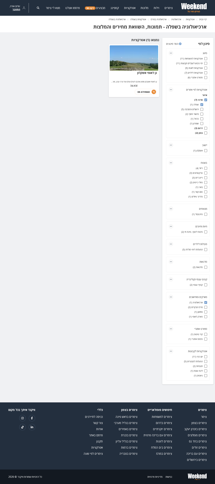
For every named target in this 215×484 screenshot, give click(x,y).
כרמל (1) (195, 118)
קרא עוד (134, 85)
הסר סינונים (172, 44)
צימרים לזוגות (164, 441)
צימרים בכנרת (129, 435)
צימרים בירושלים (197, 460)
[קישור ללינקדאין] (32, 427)
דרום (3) (198, 128)
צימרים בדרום (164, 423)
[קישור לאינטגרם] (22, 418)
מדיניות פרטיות (154, 476)
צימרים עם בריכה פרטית (158, 435)
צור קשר (98, 423)
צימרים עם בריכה (196, 453)
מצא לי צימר (53, 8)
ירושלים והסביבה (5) (190, 109)
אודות (99, 429)
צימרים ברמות (129, 447)
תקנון (99, 441)
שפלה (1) (194, 104)
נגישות (169, 476)
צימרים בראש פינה (126, 417)
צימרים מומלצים (197, 435)
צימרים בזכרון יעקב (195, 429)
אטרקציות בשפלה (138, 19)
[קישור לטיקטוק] (22, 427)
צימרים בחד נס (198, 441)
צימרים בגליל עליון (126, 441)
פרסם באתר (96, 435)
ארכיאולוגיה (176, 19)
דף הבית (203, 19)
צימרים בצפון (199, 423)
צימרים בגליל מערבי (125, 423)
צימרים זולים (199, 447)
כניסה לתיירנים (94, 417)
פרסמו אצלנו (72, 8)
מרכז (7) (198, 99)
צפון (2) (199, 132)
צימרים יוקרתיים (162, 429)
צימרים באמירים (128, 429)
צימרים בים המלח (161, 447)
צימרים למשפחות (162, 417)
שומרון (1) (194, 123)
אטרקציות (190, 19)
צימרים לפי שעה (93, 453)
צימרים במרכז (164, 453)
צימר (204, 417)
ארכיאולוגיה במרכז (159, 19)
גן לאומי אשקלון (147, 73)
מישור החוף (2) (192, 113)
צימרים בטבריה (128, 453)
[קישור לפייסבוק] (32, 418)
